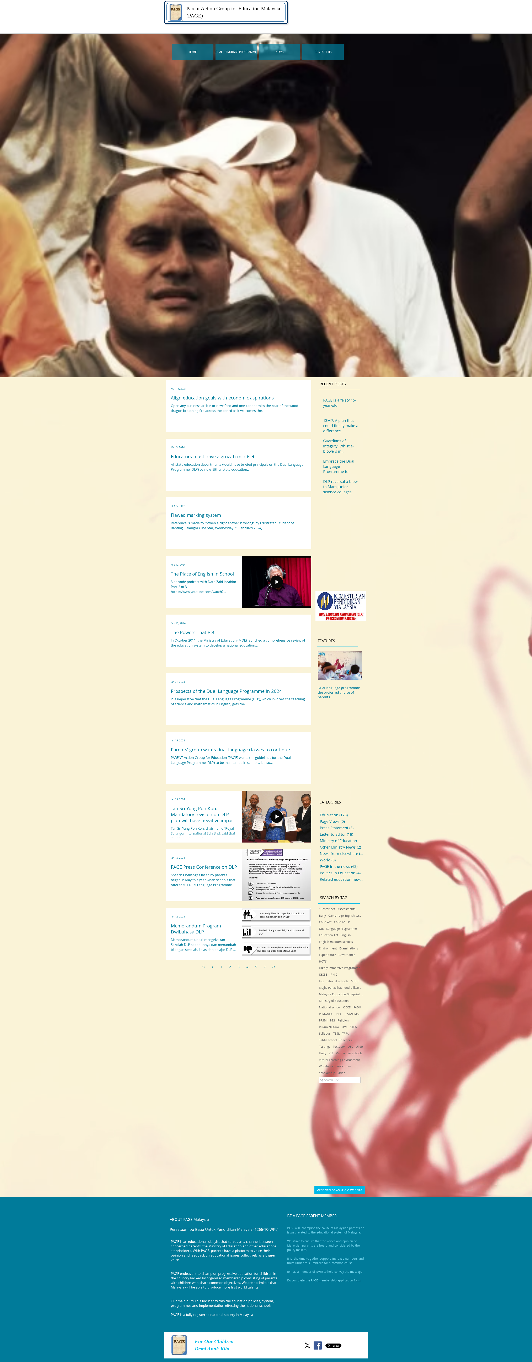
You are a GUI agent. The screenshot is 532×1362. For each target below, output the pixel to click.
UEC (350, 1046)
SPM (344, 1027)
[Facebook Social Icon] (318, 1345)
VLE (331, 1053)
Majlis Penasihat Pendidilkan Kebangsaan (341, 988)
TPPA (345, 1033)
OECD (347, 1007)
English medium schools (336, 942)
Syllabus (325, 1033)
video (341, 1073)
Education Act (328, 935)
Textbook (339, 1046)
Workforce (326, 1066)
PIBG (339, 1014)
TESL (336, 1033)
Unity (322, 1053)
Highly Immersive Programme (339, 968)
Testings (324, 1046)
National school (330, 1007)
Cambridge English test (344, 915)
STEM (354, 1027)
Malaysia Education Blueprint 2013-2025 (341, 994)
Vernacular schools (349, 1053)
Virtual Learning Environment (339, 1060)
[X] (307, 1345)
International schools (333, 981)
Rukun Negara (329, 1027)
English (346, 935)
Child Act (325, 922)
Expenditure (327, 955)
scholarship (327, 1073)
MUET (355, 981)
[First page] (203, 967)
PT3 (332, 1020)
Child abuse (342, 922)
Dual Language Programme (338, 929)
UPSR (359, 1046)
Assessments (346, 909)
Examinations (348, 948)
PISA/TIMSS (352, 1014)
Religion (343, 1020)
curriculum (343, 1066)
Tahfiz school (328, 1040)
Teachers (345, 1040)
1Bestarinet (327, 909)
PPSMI (323, 1020)
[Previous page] (212, 967)
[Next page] (264, 967)
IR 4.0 (333, 974)
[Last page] (273, 967)
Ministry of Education (334, 1001)
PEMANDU (326, 1014)
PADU (357, 1007)
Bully (322, 915)
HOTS (323, 961)
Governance (347, 955)
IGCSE (323, 974)
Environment (328, 948)
